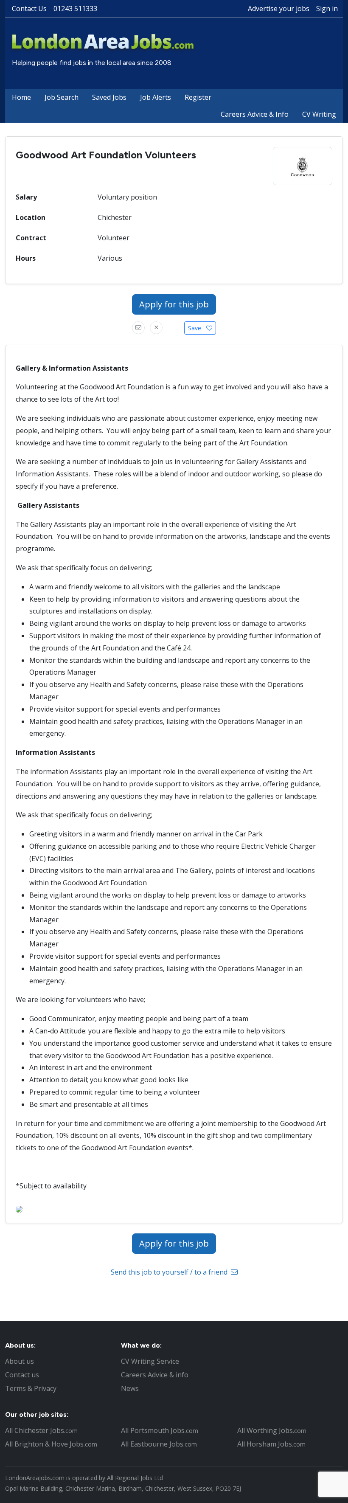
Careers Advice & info (154, 1374)
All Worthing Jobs (271, 1430)
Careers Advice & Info (255, 114)
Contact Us (29, 8)
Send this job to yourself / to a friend (170, 1272)
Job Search (62, 97)
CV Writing (319, 114)
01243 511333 (75, 8)
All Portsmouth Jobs (159, 1430)
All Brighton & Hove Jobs (51, 1444)
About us (19, 1361)
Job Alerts (155, 97)
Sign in (327, 8)
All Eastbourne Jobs (159, 1444)
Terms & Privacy (30, 1388)
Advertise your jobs (278, 8)
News (130, 1388)
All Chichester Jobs (41, 1430)
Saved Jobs (109, 97)
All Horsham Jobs (271, 1444)
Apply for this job (174, 304)
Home (21, 97)
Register (198, 97)
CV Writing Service (150, 1361)
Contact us (22, 1374)
